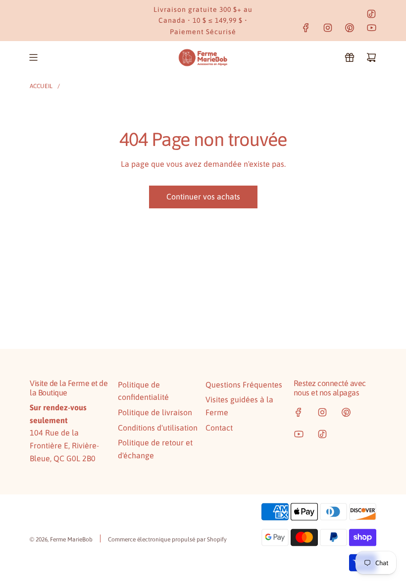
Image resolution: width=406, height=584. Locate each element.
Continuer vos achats (203, 196)
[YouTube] (371, 28)
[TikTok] (371, 14)
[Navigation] (33, 57)
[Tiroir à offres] (349, 57)
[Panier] (371, 57)
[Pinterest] (349, 28)
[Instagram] (328, 28)
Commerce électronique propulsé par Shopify (167, 539)
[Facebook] (306, 28)
